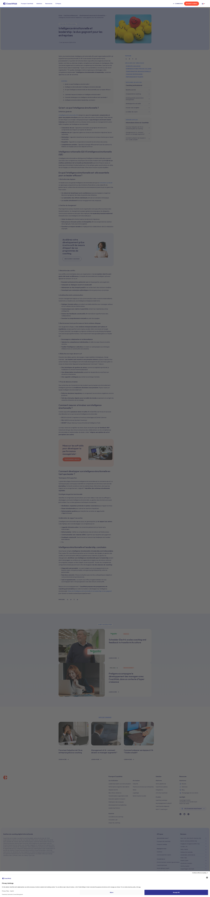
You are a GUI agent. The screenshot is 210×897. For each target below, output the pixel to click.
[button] (27, 3)
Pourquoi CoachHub (27, 3)
